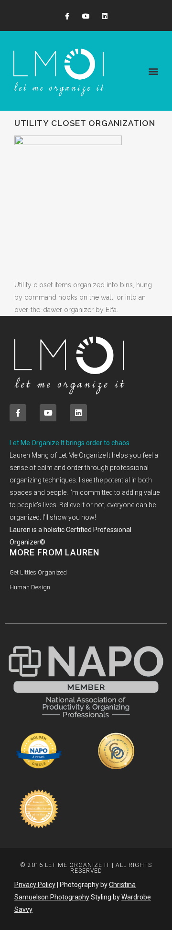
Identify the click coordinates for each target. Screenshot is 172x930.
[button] (153, 71)
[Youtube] (85, 16)
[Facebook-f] (67, 16)
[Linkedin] (105, 16)
